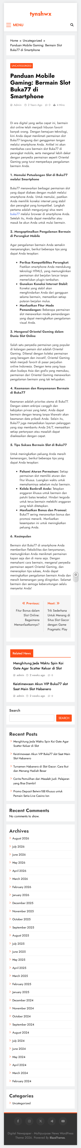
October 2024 (21, 1016)
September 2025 (23, 927)
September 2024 (23, 1024)
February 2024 (21, 1081)
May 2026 (18, 862)
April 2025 (19, 968)
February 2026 (21, 887)
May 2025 (18, 960)
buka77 (15, 214)
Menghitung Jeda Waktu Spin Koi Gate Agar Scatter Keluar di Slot (38, 666)
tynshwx (40, 14)
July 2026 (18, 846)
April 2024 (19, 1065)
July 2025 (18, 944)
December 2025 (22, 903)
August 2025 (20, 935)
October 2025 (21, 919)
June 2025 (19, 952)
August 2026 (20, 838)
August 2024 (20, 1032)
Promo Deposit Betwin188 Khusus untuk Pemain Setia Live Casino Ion (38, 793)
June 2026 (19, 854)
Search (14, 710)
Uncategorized (21, 66)
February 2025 (21, 984)
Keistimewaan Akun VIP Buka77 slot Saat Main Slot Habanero (40, 686)
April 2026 (19, 871)
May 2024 (18, 1057)
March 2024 (20, 1073)
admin (17, 105)
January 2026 (20, 895)
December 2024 (22, 1000)
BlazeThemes (57, 1138)
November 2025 (23, 911)
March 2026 (20, 879)
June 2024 (19, 1049)
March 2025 (20, 976)
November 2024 (23, 1008)
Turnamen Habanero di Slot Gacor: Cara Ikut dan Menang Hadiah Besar (40, 768)
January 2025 (20, 992)
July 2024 (18, 1041)
